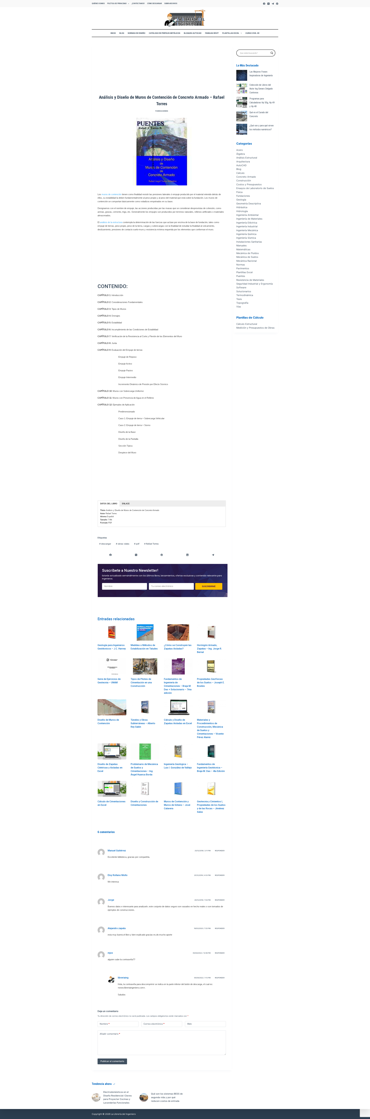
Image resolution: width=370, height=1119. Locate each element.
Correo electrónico (154, 1023)
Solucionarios (243, 291)
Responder (219, 851)
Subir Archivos (170, 3)
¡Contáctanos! (138, 3)
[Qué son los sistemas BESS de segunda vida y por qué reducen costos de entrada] (143, 1097)
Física (239, 192)
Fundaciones (161, 111)
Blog (121, 33)
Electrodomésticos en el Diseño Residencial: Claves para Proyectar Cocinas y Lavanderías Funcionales (117, 1097)
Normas (240, 264)
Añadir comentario (110, 1033)
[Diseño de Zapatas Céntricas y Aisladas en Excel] (112, 751)
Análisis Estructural (246, 157)
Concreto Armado (246, 176)
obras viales (122, 543)
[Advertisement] (162, 70)
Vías (238, 306)
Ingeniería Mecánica (247, 230)
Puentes (240, 276)
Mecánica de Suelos (247, 256)
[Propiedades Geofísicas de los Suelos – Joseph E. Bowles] (211, 666)
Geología (241, 199)
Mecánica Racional (246, 260)
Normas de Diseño (136, 33)
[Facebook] (264, 4)
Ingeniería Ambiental (247, 214)
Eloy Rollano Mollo (117, 875)
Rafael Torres (151, 543)
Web (189, 1023)
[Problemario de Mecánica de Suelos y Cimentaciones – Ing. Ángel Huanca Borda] (145, 751)
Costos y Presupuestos (249, 184)
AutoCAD (241, 165)
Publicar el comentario (112, 1061)
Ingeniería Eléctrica (246, 222)
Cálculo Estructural (246, 323)
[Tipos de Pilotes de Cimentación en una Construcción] (145, 666)
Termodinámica (244, 295)
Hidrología (242, 211)
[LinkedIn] (187, 555)
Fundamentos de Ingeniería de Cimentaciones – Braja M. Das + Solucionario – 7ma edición (178, 686)
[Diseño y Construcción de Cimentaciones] (145, 789)
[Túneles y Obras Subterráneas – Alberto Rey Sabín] (145, 707)
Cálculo (240, 173)
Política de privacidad (116, 3)
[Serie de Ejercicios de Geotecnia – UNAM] (112, 666)
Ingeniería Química (246, 234)
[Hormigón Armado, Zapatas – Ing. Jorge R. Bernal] (211, 632)
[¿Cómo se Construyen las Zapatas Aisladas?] (178, 632)
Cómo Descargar (154, 3)
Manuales (241, 245)
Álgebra (240, 153)
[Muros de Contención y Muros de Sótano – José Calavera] (178, 789)
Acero (239, 150)
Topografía (242, 302)
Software (241, 287)
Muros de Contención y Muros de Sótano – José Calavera (177, 805)
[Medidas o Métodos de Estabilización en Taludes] (145, 632)
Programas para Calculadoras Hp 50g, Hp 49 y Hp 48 (262, 102)
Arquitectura (243, 161)
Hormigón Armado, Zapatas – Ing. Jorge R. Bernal (209, 649)
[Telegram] (273, 4)
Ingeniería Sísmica (246, 237)
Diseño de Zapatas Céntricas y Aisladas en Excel (110, 767)
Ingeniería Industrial (247, 226)
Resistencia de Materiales (250, 279)
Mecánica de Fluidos (247, 253)
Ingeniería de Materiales (249, 218)
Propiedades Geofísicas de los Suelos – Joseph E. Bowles (210, 682)
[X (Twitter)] (268, 4)
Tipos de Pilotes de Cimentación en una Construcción (141, 682)
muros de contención (111, 194)
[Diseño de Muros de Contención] (112, 707)
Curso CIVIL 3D (252, 33)
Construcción (243, 180)
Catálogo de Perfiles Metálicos (164, 33)
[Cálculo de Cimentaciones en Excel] (112, 789)
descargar (105, 543)
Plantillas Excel (230, 33)
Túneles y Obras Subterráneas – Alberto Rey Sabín (143, 723)
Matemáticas (243, 249)
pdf (136, 543)
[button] (108, 504)
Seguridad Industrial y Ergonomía (254, 283)
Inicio (113, 33)
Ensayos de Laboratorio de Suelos (255, 188)
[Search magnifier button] (272, 53)
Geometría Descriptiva (248, 203)
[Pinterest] (277, 4)
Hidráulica (241, 207)
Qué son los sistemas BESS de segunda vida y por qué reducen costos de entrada (167, 1097)
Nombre (105, 1023)
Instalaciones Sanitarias (249, 241)
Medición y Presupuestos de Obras (255, 327)
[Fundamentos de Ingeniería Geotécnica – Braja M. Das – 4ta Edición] (211, 751)
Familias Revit (212, 33)
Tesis (239, 299)
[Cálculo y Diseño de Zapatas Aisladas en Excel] (178, 707)
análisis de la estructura (111, 222)
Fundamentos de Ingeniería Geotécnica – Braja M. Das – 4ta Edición (211, 767)
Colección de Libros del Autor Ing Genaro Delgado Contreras (261, 89)
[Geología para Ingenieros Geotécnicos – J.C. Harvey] (112, 632)
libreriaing (123, 977)
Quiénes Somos (98, 3)
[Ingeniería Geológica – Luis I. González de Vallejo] (178, 751)
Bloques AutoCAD (192, 33)
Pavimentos (242, 268)
